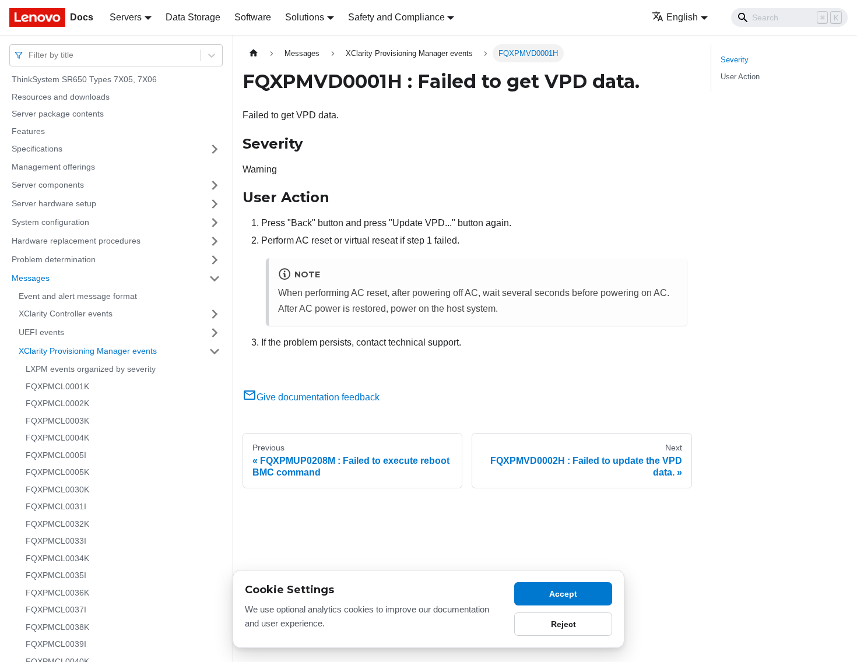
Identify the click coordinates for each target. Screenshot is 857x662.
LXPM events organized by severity (91, 369)
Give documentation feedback (318, 397)
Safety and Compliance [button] (396, 17)
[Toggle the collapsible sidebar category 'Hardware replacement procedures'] (214, 241)
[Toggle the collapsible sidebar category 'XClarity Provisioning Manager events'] (214, 351)
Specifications (37, 148)
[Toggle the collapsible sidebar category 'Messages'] (214, 278)
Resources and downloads (61, 96)
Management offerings (53, 166)
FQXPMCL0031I (56, 506)
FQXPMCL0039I (56, 644)
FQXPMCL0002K (57, 403)
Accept (563, 593)
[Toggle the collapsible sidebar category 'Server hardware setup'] (214, 204)
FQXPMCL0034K (57, 558)
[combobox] (30, 55)
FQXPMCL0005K (57, 472)
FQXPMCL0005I (56, 455)
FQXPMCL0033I (56, 540)
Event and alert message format (78, 296)
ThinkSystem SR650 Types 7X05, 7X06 (84, 79)
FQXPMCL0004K (57, 437)
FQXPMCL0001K (57, 386)
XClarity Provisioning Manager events (88, 350)
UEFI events (41, 332)
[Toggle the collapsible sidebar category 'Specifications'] (214, 149)
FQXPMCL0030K (57, 489)
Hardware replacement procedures (76, 240)
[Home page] (254, 53)
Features (28, 131)
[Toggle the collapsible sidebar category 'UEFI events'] (214, 332)
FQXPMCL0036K (57, 592)
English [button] (682, 17)
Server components (48, 184)
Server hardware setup (54, 203)
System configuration (50, 222)
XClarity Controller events (66, 313)
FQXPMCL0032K (57, 524)
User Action (740, 76)
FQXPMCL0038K (57, 627)
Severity (735, 59)
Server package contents (58, 113)
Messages (31, 278)
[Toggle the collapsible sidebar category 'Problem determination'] (214, 260)
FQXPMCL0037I (56, 609)
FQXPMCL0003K (57, 420)
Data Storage (193, 17)
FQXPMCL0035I (56, 575)
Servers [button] (126, 17)
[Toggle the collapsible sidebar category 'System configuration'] (214, 222)
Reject (563, 624)
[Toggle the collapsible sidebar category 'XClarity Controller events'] (214, 314)
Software (252, 17)
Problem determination (54, 259)
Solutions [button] (304, 17)
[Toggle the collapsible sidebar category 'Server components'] (214, 185)
